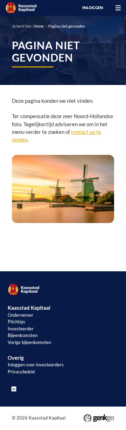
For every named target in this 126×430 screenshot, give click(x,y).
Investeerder (21, 328)
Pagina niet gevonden (66, 26)
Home (39, 26)
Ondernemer (20, 315)
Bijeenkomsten (22, 335)
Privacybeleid (21, 371)
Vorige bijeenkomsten (29, 342)
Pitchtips (16, 321)
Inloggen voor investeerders (36, 364)
